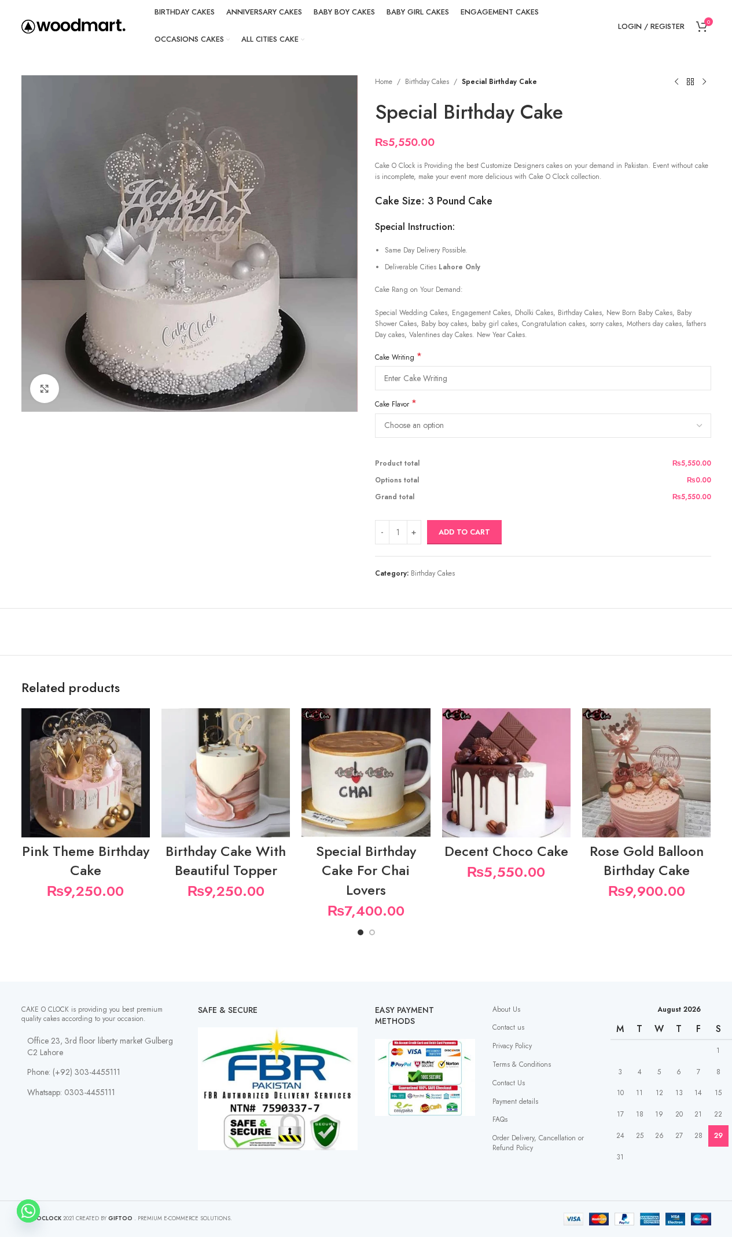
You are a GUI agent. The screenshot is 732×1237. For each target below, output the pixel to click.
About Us (506, 1009)
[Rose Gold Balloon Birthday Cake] (646, 772)
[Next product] (704, 82)
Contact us (508, 1027)
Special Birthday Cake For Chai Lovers (366, 870)
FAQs (499, 1119)
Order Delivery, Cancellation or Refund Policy (538, 1143)
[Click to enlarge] (44, 388)
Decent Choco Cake (506, 851)
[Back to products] (690, 82)
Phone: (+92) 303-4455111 (73, 1072)
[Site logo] (73, 25)
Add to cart (464, 531)
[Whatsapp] (28, 1211)
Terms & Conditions (521, 1064)
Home (383, 81)
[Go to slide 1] (360, 932)
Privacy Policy (512, 1046)
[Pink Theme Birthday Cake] (85, 772)
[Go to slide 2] (372, 932)
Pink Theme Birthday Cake (85, 861)
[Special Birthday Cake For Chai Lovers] (365, 772)
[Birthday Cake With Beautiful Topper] (225, 772)
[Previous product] (676, 82)
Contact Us (508, 1083)
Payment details (515, 1101)
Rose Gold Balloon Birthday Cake (647, 861)
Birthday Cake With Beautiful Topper (225, 861)
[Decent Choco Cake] (506, 772)
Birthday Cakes (427, 81)
